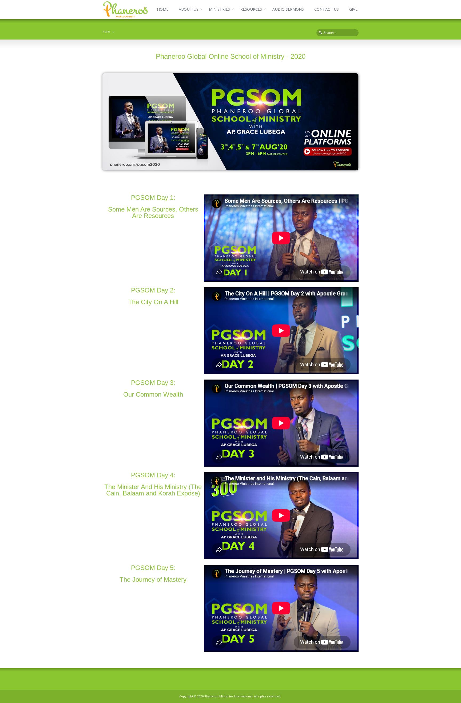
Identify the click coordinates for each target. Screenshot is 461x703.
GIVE (353, 9)
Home (106, 31)
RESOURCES (251, 9)
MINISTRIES (219, 9)
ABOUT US (188, 9)
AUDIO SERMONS (288, 9)
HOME (162, 9)
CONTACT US (326, 9)
